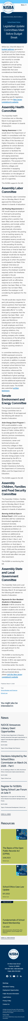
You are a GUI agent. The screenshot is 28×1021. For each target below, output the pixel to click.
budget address (8, 49)
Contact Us (6, 1004)
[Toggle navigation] (26, 5)
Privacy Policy (7, 1001)
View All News (6, 814)
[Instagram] (17, 976)
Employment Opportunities (11, 990)
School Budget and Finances (9, 690)
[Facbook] (7, 976)
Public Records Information (11, 994)
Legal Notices (7, 997)
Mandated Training (8, 987)
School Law (4, 693)
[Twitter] (10, 976)
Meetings (5, 983)
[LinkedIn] (21, 976)
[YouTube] (14, 976)
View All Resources (8, 938)
